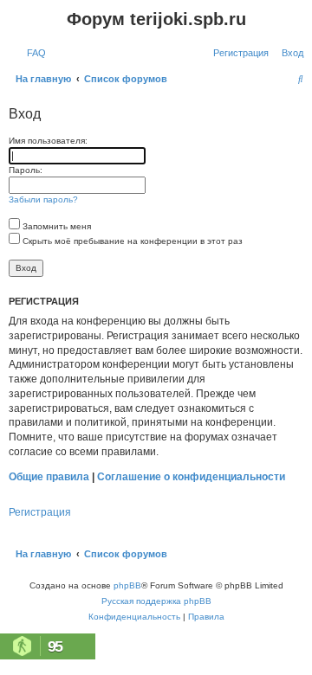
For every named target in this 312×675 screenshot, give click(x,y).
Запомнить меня (55, 226)
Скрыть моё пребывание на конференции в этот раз (131, 241)
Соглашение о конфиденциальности (191, 477)
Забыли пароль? (43, 199)
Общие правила (49, 477)
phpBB (127, 585)
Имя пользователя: (48, 140)
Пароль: (25, 170)
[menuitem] (33, 52)
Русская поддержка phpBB (156, 601)
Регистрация (40, 512)
